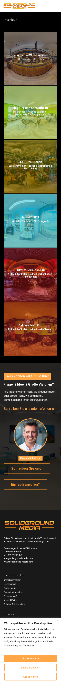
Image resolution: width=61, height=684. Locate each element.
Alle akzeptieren (30, 658)
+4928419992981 (14, 551)
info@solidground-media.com (18, 558)
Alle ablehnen (30, 676)
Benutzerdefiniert (30, 667)
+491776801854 (14, 555)
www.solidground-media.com (18, 561)
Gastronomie (10, 588)
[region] (30, 651)
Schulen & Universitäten (15, 604)
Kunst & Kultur (10, 600)
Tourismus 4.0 (10, 596)
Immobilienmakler (12, 580)
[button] (56, 6)
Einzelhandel (10, 584)
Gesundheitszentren (13, 592)
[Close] (57, 621)
